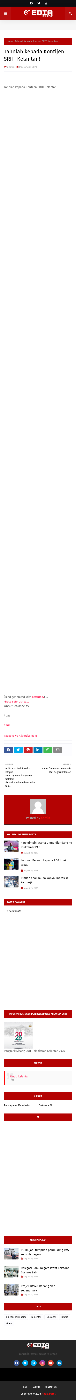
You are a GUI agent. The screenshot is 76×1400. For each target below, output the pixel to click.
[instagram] (45, 3)
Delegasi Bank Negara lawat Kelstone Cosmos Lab (45, 1270)
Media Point (49, 1393)
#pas (7, 725)
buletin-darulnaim (16, 1317)
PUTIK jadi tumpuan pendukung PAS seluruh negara (45, 1252)
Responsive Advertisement (20, 735)
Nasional (51, 1317)
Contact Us (51, 1387)
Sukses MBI (45, 1105)
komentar (36, 1317)
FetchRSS (38, 697)
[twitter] (38, 3)
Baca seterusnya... (17, 701)
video (9, 1323)
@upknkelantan (19, 1076)
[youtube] (51, 1363)
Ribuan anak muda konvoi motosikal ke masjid (45, 880)
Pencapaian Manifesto (17, 1105)
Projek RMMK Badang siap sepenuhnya (38, 1288)
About (36, 1387)
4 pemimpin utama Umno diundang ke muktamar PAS (46, 845)
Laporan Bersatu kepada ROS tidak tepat (43, 863)
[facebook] (31, 3)
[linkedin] (59, 1363)
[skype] (34, 1363)
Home (10, 41)
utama (64, 1317)
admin (11, 67)
